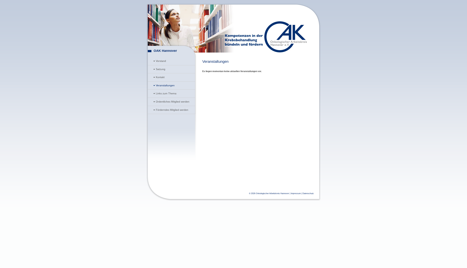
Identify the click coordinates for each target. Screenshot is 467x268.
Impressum (296, 193)
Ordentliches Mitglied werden (172, 101)
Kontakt (160, 77)
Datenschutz (308, 193)
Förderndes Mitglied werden (172, 109)
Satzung (160, 69)
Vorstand (161, 60)
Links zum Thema (166, 93)
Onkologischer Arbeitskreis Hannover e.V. (285, 36)
